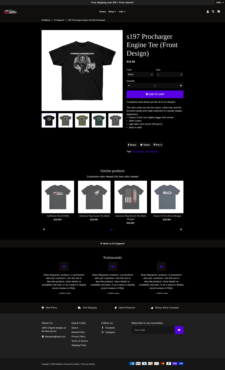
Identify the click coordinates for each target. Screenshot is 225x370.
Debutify (92, 364)
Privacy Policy (78, 336)
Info (121, 11)
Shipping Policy (78, 345)
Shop (111, 11)
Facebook (110, 328)
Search (74, 328)
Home (102, 11)
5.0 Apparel (59, 20)
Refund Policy (78, 332)
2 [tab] (113, 229)
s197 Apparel (151, 151)
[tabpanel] (58, 201)
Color (129, 70)
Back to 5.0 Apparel (113, 243)
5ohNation (46, 20)
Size (158, 70)
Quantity (131, 81)
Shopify (76, 364)
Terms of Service (79, 341)
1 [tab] (111, 229)
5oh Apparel (138, 151)
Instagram (110, 332)
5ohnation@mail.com (54, 336)
